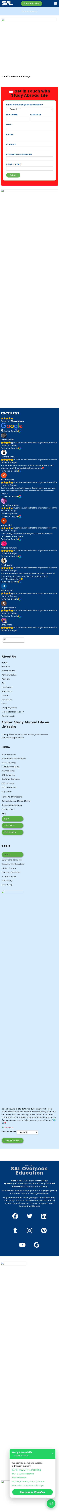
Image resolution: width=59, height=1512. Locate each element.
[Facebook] (15, 1216)
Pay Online (7, 791)
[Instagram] (29, 1230)
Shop (6, 818)
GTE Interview (8, 783)
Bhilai (51, 1203)
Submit (13, 175)
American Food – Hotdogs (16, 76)
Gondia (34, 1203)
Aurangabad (25, 1206)
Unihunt (7, 854)
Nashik (43, 1200)
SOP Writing (7, 884)
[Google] (37, 1245)
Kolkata (35, 1200)
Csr (3, 683)
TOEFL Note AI (10, 832)
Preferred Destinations (19, 154)
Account (5, 679)
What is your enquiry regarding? (24, 104)
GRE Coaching (8, 775)
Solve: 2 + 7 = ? (13, 164)
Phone (9, 134)
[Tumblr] (15, 1230)
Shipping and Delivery (12, 805)
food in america (29, 11)
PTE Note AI (9, 825)
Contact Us (7, 699)
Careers (5, 695)
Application (7, 691)
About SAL (8, 1127)
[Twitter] (29, 1216)
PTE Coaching (8, 770)
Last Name (35, 114)
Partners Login (8, 716)
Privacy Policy (8, 809)
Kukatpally (9, 1200)
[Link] (7, 3)
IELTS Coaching (9, 762)
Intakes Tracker (9, 868)
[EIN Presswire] (13, 639)
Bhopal (8, 1203)
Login (4, 703)
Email (9, 124)
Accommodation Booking (14, 758)
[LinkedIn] (44, 1216)
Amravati (20, 1200)
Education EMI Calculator (13, 864)
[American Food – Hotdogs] (29, 19)
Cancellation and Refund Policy (16, 801)
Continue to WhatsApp (32, 1492)
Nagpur (6, 1197)
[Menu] (56, 3)
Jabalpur (43, 1203)
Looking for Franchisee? (13, 711)
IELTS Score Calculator (12, 859)
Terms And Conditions (12, 796)
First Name (12, 114)
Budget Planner (9, 876)
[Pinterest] (44, 1230)
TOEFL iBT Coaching (10, 766)
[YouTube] (22, 1245)
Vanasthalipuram (47, 1197)
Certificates (7, 687)
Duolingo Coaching (11, 779)
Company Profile (9, 707)
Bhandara (24, 1203)
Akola (28, 1200)
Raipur (51, 1200)
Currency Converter (11, 872)
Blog (4, 813)
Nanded (36, 1206)
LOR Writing (7, 880)
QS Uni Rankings (9, 787)
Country (11, 144)
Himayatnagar (31, 1197)
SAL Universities (9, 754)
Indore (16, 1203)
